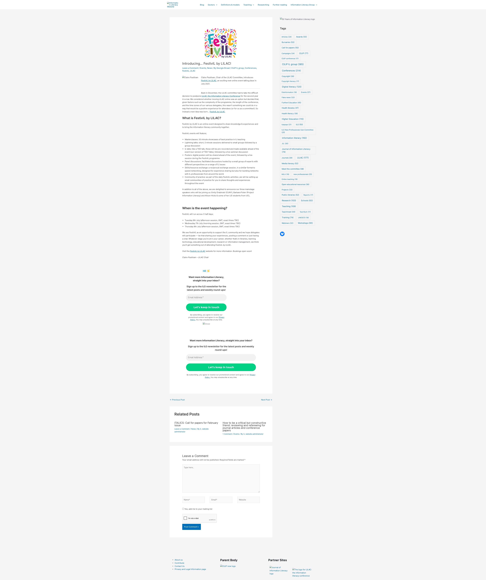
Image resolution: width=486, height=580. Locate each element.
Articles (287, 37)
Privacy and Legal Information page (190, 569)
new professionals (302, 174)
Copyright (288, 76)
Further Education (291, 102)
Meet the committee (293, 169)
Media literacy (290, 163)
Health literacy (290, 113)
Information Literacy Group (303, 5)
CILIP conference (290, 58)
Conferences (250, 68)
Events (203, 68)
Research (289, 200)
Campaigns (288, 53)
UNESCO (303, 218)
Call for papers (290, 48)
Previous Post (177, 400)
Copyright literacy (290, 81)
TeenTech (305, 212)
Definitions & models (230, 5)
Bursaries (288, 42)
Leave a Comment (190, 68)
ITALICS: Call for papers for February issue (196, 424)
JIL (285, 143)
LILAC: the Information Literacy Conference (221, 96)
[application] (216, 4)
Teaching (247, 5)
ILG (299, 124)
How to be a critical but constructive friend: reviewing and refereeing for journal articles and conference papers (244, 426)
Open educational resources (295, 184)
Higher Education (293, 119)
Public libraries (290, 195)
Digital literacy (291, 86)
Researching (263, 5)
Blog (202, 5)
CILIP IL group (237, 68)
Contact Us (180, 566)
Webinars (287, 223)
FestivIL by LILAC (208, 80)
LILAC (192, 71)
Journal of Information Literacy (296, 150)
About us (179, 560)
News (209, 68)
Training (288, 217)
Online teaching (290, 179)
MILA (285, 174)
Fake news (288, 97)
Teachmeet (288, 212)
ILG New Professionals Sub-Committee (297, 131)
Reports (308, 195)
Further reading (280, 5)
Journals (287, 158)
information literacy (294, 138)
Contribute (179, 563)
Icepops (286, 125)
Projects (287, 190)
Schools (307, 200)
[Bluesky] (282, 234)
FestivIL (185, 71)
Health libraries (290, 108)
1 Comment (227, 434)
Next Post (266, 400)
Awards (301, 37)
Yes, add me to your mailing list (198, 509)
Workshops (305, 223)
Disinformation (289, 92)
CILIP (303, 53)
